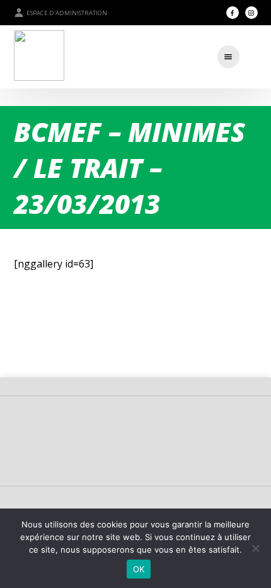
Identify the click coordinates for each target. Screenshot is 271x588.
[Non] (255, 548)
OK (139, 569)
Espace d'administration (66, 13)
